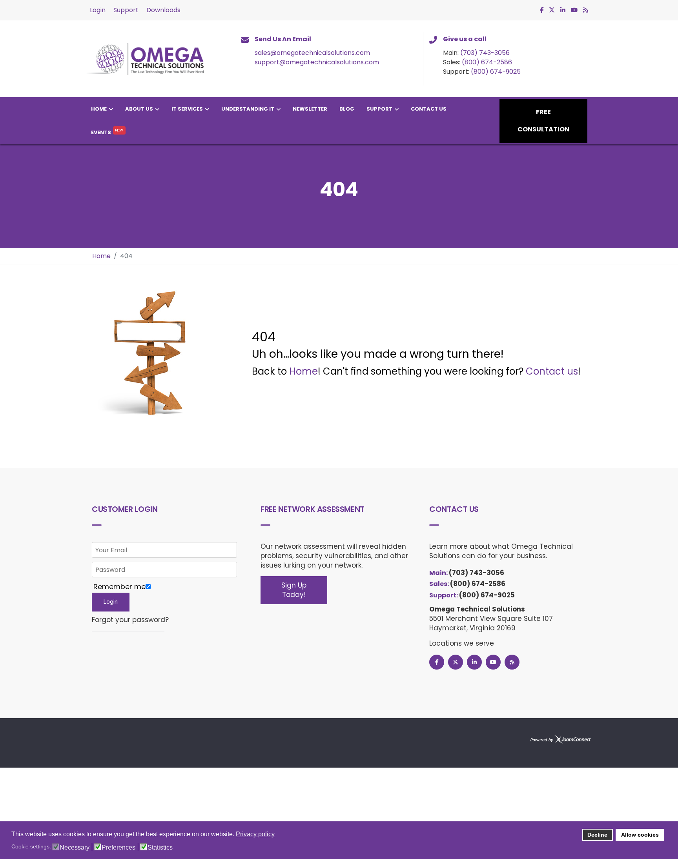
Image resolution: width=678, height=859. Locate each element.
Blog (346, 109)
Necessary (74, 847)
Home (99, 109)
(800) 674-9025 (496, 71)
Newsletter (310, 109)
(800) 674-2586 (487, 62)
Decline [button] (597, 835)
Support (126, 10)
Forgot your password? (130, 619)
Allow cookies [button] (640, 835)
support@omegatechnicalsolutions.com (317, 62)
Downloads (163, 10)
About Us (139, 109)
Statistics (160, 847)
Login (98, 10)
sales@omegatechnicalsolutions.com (312, 52)
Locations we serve (461, 643)
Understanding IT (247, 109)
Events (101, 132)
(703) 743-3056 (485, 52)
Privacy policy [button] (255, 834)
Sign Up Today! (293, 590)
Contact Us (429, 109)
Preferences (118, 847)
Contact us (552, 371)
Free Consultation (543, 120)
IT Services (187, 109)
